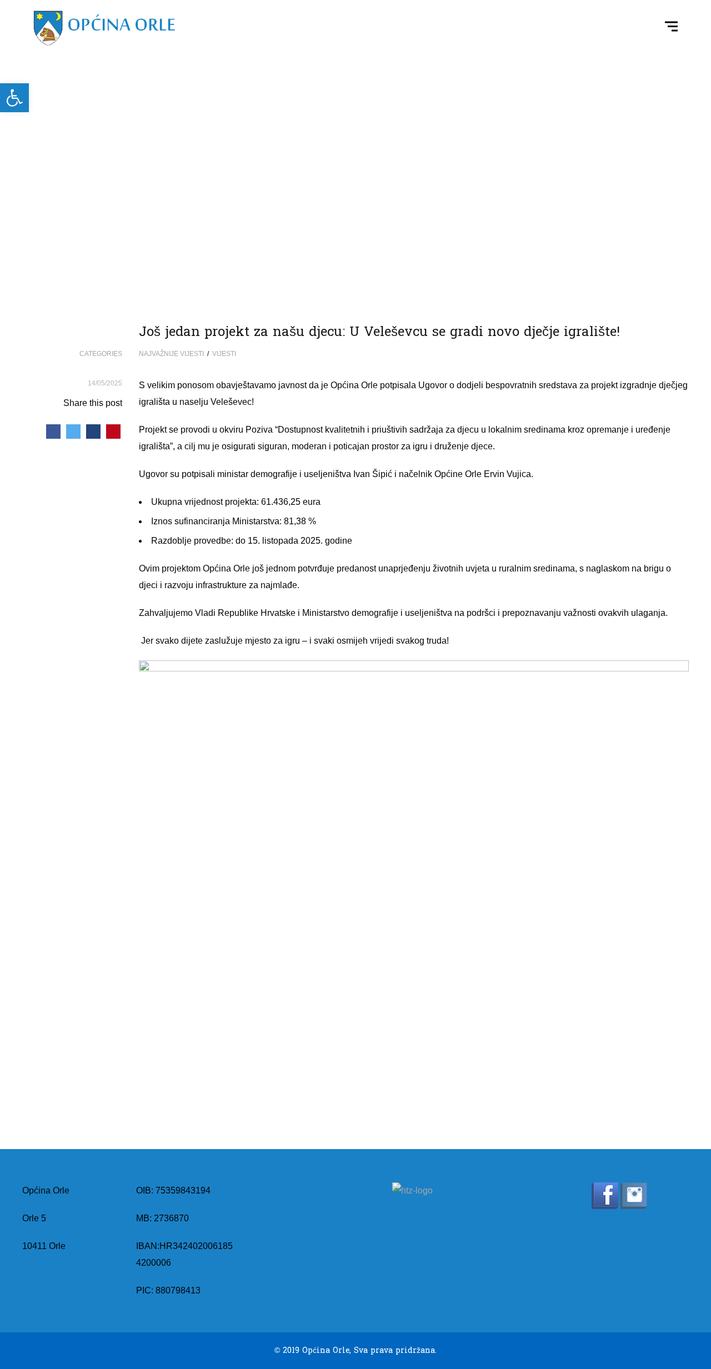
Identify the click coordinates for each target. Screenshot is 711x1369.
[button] (14, 97)
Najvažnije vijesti (171, 354)
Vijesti (224, 354)
